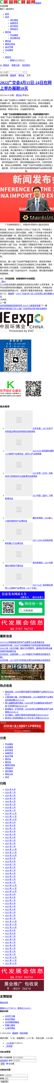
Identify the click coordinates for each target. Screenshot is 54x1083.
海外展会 (14, 20)
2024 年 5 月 (10, 870)
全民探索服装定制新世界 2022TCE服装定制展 (20, 306)
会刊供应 (14, 26)
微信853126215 (25, 1008)
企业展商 (9, 50)
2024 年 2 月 (10, 879)
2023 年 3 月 (10, 912)
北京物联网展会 (12, 1022)
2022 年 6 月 (10, 939)
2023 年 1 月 (10, 918)
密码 (11, 1061)
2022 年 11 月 (11, 924)
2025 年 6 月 (10, 831)
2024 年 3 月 (10, 876)
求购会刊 (14, 29)
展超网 (38, 3)
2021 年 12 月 (11, 957)
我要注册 (16, 65)
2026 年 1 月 (10, 810)
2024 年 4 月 (10, 873)
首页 (7, 14)
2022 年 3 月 (10, 948)
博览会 (8, 41)
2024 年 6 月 (10, 867)
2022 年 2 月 (10, 951)
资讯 (7, 17)
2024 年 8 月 (10, 861)
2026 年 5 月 (10, 798)
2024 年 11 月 (11, 852)
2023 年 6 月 (10, 903)
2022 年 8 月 (10, 933)
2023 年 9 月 (10, 894)
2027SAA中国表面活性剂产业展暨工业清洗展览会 (22, 642)
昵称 (2, 1075)
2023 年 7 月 (10, 900)
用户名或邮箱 (6, 1057)
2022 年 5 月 (10, 942)
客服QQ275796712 (9, 1008)
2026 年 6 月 (10, 795)
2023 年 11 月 (11, 888)
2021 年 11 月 (11, 960)
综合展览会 (15, 38)
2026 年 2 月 (10, 807)
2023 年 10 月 (11, 891)
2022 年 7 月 (10, 936)
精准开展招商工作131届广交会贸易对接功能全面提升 (23, 309)
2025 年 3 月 (10, 840)
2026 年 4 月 (10, 801)
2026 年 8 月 (10, 789)
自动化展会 (10, 1019)
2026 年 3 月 (10, 804)
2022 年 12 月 (11, 921)
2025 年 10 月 (11, 819)
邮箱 (2, 1078)
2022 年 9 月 (10, 930)
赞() (3, 282)
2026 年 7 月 (10, 792)
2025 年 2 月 (10, 843)
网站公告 (9, 774)
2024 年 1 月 (10, 882)
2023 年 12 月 (11, 885)
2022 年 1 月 (10, 954)
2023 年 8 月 (10, 897)
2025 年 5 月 (10, 834)
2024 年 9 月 (10, 858)
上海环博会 (10, 1028)
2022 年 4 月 (10, 945)
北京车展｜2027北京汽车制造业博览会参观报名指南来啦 (25, 660)
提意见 (8, 57)
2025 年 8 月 (10, 825)
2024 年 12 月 (11, 849)
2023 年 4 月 (10, 909)
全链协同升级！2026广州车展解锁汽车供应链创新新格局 (25, 645)
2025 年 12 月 (11, 813)
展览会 (8, 32)
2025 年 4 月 (10, 837)
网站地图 (24, 1033)
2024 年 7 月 (10, 864)
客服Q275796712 (17, 60)
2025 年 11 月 (11, 816)
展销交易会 (10, 44)
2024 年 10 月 (11, 855)
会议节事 (9, 47)
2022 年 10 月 (11, 927)
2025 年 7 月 (10, 828)
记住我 (11, 1064)
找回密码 (26, 65)
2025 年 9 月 (10, 822)
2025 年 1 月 (10, 846)
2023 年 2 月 (10, 915)
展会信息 (4, 1003)
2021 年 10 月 (11, 963)
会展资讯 (14, 23)
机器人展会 (10, 1025)
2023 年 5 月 (10, 906)
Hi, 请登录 (4, 65)
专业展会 (14, 35)
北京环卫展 (10, 1016)
